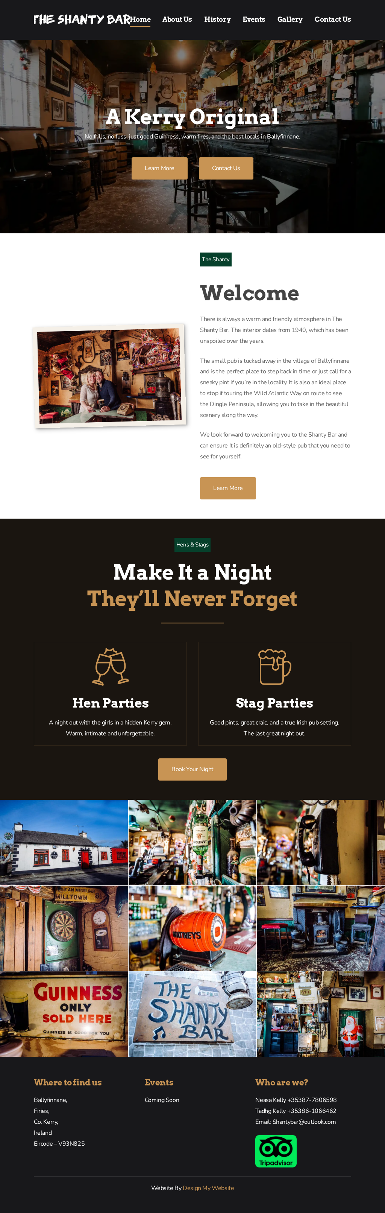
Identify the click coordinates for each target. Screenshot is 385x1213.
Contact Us (333, 19)
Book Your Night (192, 769)
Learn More (159, 168)
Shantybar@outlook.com (304, 1122)
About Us (177, 19)
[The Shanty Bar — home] (82, 20)
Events (254, 19)
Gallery (290, 19)
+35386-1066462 (311, 1111)
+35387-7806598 (312, 1100)
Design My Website (208, 1188)
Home (140, 19)
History (217, 19)
